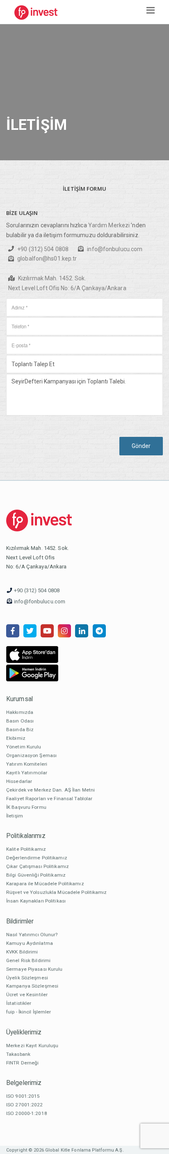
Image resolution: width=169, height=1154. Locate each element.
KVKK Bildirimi (22, 952)
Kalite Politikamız (26, 849)
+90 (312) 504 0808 (43, 249)
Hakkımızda (19, 712)
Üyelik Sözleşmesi (27, 978)
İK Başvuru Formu (26, 807)
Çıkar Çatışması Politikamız (37, 866)
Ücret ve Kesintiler (27, 994)
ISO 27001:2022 (24, 1105)
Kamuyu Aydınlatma (29, 943)
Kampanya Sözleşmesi (32, 986)
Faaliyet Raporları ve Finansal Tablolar (49, 798)
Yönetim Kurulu (23, 747)
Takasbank (18, 1054)
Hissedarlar (19, 781)
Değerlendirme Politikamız (36, 858)
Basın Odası (20, 721)
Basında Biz (20, 729)
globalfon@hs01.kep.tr (47, 258)
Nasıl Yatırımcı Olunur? (32, 934)
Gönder (141, 446)
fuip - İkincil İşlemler (28, 1012)
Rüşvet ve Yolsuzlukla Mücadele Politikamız (56, 892)
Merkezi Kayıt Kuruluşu (32, 1045)
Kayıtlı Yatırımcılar (26, 772)
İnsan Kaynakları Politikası (36, 901)
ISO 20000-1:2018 (26, 1113)
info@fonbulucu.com (114, 249)
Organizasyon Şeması (31, 755)
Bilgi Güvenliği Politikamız (36, 875)
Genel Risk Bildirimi (28, 960)
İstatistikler (18, 1003)
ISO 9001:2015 (23, 1096)
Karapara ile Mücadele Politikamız (45, 883)
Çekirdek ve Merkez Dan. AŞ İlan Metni (50, 790)
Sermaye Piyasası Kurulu (34, 969)
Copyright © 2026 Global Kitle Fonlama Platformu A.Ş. (65, 1150)
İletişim (14, 816)
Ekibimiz (15, 738)
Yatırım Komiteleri (26, 764)
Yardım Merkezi (109, 225)
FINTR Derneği (22, 1063)
